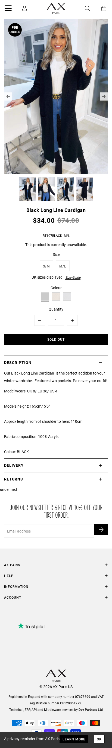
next (104, 96)
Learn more (74, 739)
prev (8, 96)
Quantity (56, 309)
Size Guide (72, 277)
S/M (46, 266)
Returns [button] (13, 479)
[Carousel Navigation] (56, 96)
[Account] (24, 8)
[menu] (8, 9)
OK (99, 739)
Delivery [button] (14, 465)
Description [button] (18, 362)
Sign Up (101, 529)
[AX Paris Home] (56, 8)
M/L (62, 266)
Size (56, 254)
